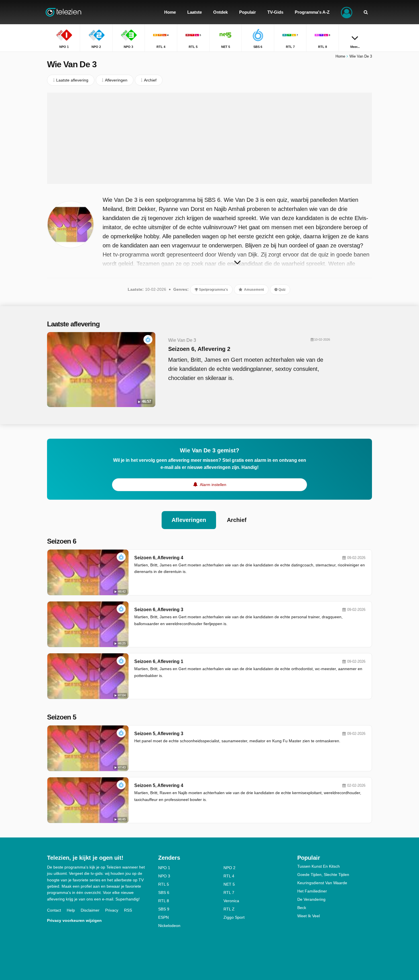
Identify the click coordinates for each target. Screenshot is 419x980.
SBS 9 (163, 909)
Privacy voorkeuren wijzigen (74, 920)
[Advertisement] (209, 138)
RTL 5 (163, 884)
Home (340, 56)
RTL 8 (163, 900)
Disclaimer (90, 910)
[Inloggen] (346, 12)
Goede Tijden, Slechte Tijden (323, 874)
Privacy (111, 910)
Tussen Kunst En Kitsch (318, 866)
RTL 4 (228, 876)
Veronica (231, 900)
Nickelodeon (169, 925)
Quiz (282, 290)
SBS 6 (163, 892)
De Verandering (311, 899)
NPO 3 (164, 876)
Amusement (253, 290)
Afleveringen (189, 520)
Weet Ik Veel (308, 916)
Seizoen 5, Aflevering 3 (158, 733)
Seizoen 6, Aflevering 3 (158, 609)
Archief (237, 520)
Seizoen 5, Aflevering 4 (158, 785)
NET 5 (229, 884)
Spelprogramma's (213, 290)
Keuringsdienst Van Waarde (322, 883)
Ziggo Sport (234, 917)
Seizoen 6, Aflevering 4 (158, 557)
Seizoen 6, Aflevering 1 (158, 661)
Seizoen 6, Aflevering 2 (199, 349)
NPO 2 (229, 867)
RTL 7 (228, 892)
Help (71, 910)
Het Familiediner (312, 891)
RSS (128, 910)
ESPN (163, 917)
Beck (301, 907)
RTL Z (229, 909)
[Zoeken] (365, 12)
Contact (54, 910)
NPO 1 (164, 867)
